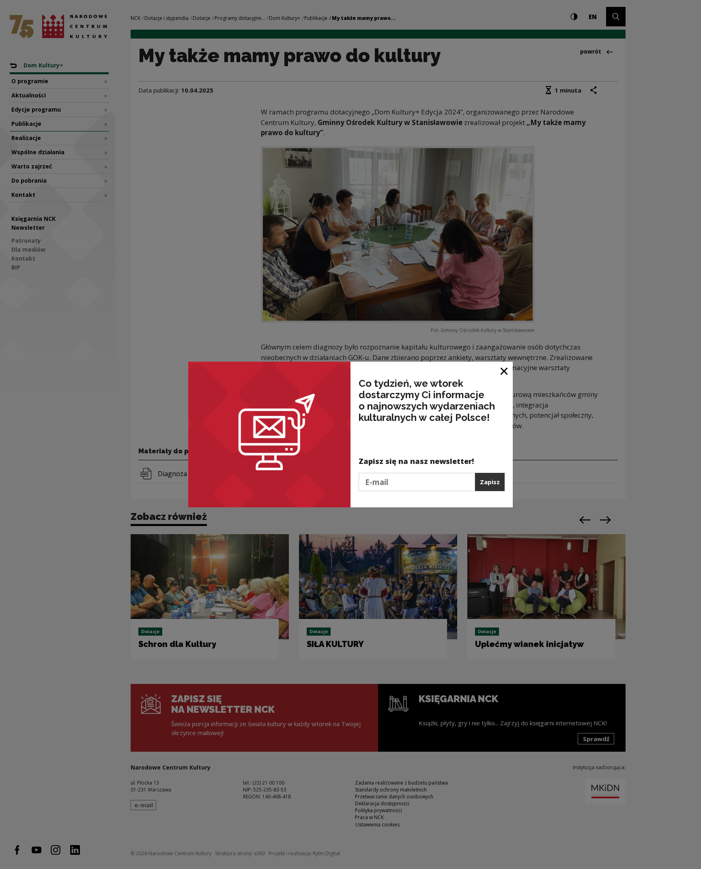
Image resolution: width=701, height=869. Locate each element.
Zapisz (490, 482)
